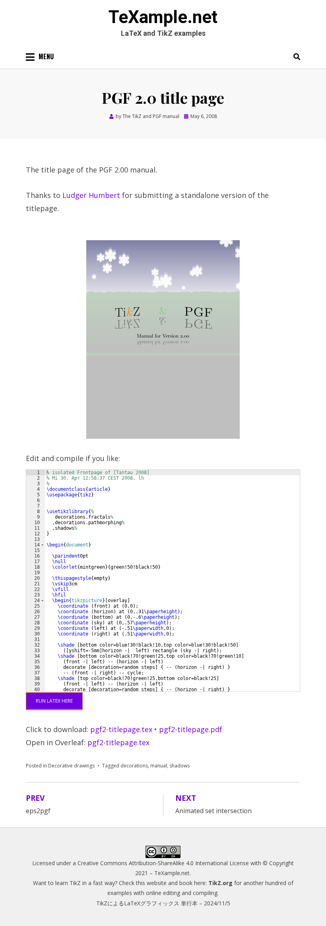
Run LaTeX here (54, 700)
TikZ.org (220, 883)
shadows (179, 765)
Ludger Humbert (91, 195)
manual (158, 765)
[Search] (294, 56)
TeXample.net (163, 17)
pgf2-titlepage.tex (121, 729)
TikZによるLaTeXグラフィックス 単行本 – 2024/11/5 (163, 903)
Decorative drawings (71, 765)
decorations (134, 765)
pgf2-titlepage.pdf (190, 729)
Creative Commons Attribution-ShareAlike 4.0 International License (163, 863)
